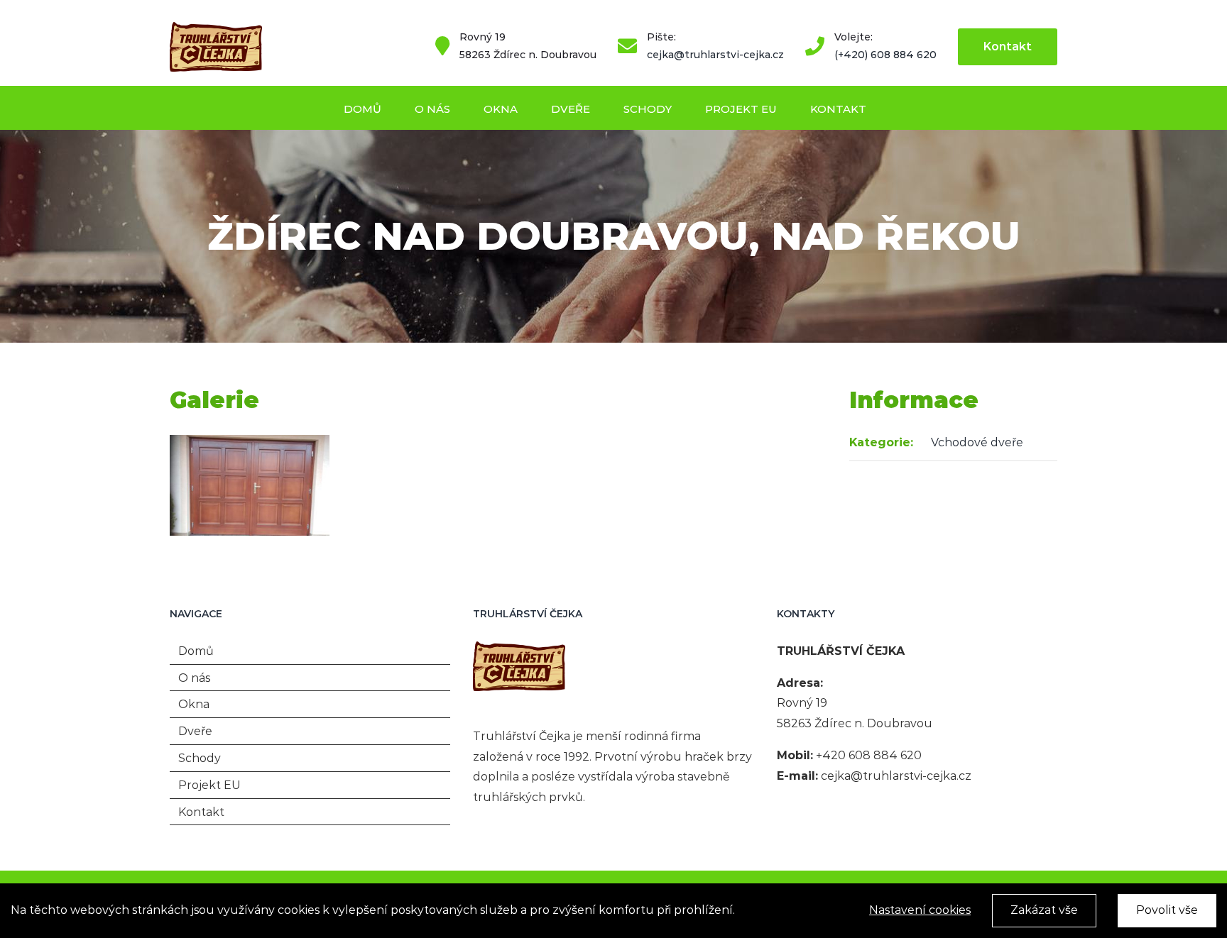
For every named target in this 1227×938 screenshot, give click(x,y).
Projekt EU (209, 785)
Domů (196, 651)
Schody (199, 758)
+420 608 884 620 (869, 755)
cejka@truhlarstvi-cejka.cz (715, 54)
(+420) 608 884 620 (885, 54)
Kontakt (201, 812)
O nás (194, 678)
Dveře (195, 731)
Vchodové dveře (977, 442)
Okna (193, 704)
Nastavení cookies (920, 910)
